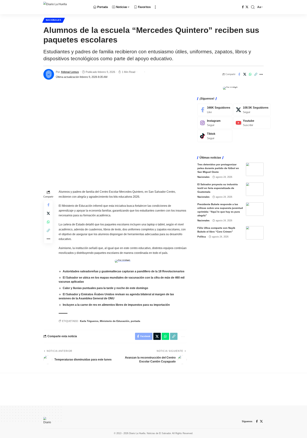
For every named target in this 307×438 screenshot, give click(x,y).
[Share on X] (244, 74)
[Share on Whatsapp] (250, 74)
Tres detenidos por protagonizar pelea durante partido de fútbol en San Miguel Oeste (218, 168)
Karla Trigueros (89, 321)
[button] (155, 7)
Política (201, 236)
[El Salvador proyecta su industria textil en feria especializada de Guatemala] (255, 189)
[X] (247, 7)
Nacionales (53, 20)
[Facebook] (243, 7)
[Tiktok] (214, 136)
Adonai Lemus (70, 71)
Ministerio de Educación (114, 321)
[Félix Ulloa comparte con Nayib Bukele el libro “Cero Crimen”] (255, 232)
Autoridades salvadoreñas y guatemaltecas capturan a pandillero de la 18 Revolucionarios (123, 271)
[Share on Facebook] (239, 74)
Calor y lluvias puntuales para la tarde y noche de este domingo (105, 288)
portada (135, 321)
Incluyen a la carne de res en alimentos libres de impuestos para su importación (116, 304)
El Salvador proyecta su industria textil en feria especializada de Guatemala (217, 188)
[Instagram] (214, 123)
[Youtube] (252, 123)
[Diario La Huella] (65, 7)
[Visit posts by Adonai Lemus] (48, 74)
